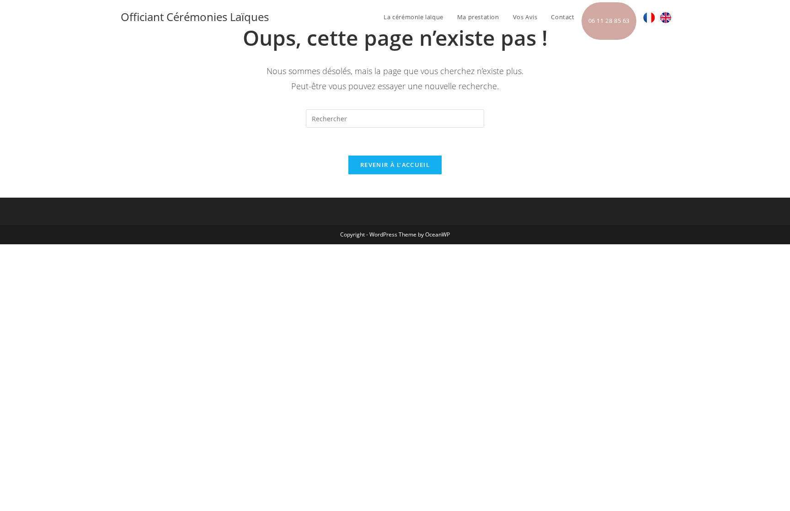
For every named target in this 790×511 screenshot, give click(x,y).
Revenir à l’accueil (395, 165)
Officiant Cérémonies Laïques (195, 16)
